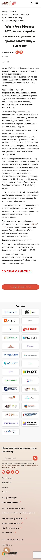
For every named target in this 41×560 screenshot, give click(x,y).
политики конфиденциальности (11, 465)
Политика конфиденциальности (13, 508)
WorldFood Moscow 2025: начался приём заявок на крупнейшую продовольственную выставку (15, 17)
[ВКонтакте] (17, 51)
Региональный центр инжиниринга (13, 519)
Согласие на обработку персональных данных (18, 513)
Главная (4, 11)
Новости (13, 11)
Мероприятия (6, 482)
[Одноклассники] (21, 51)
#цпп (3, 62)
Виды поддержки (8, 478)
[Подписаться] (35, 458)
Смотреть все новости (20, 287)
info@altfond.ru (7, 545)
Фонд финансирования (10, 502)
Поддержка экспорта (9, 498)
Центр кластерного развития (11, 523)
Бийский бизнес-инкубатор (10, 528)
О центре (5, 492)
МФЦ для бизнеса (7, 533)
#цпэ (8, 62)
